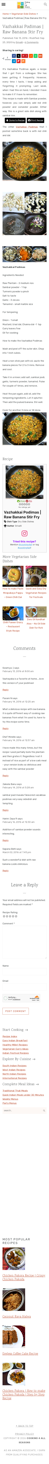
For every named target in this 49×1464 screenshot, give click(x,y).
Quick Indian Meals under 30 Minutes (23, 1094)
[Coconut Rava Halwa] (25, 1300)
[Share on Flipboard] (19, 61)
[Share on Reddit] (31, 56)
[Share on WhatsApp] (36, 56)
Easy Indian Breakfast (15, 1040)
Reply (6, 689)
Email (5, 981)
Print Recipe (37, 120)
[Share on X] (19, 56)
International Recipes (15, 1078)
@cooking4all (25, 544)
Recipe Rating (10, 912)
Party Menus (10, 1103)
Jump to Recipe (17, 120)
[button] (20, 504)
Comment (9, 923)
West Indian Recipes (14, 1069)
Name (6, 965)
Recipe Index (10, 1036)
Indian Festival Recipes (16, 1053)
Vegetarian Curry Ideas (16, 1048)
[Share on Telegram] (14, 61)
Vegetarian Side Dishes (23, 14)
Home (6, 14)
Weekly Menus (10, 1099)
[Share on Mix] (23, 61)
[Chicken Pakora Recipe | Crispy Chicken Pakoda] (25, 1259)
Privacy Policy (24, 1434)
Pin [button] (30, 501)
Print (22, 501)
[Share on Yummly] (40, 56)
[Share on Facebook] (14, 56)
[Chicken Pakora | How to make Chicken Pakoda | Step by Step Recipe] (25, 1375)
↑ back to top (24, 1426)
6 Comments (31, 42)
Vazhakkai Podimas (27, 127)
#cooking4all (24, 547)
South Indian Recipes (15, 1065)
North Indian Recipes (14, 1073)
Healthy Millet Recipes (15, 1044)
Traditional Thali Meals (15, 1090)
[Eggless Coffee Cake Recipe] (25, 1337)
